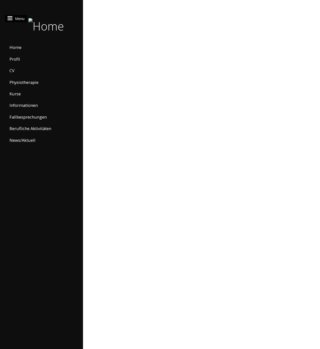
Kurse (15, 94)
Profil (15, 59)
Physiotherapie (24, 82)
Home (16, 47)
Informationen (24, 105)
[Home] (41, 25)
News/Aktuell (23, 140)
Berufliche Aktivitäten (30, 128)
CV (12, 70)
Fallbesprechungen (28, 117)
